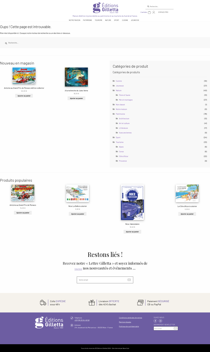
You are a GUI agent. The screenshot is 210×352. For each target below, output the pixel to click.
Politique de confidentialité (129, 326)
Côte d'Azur (123, 156)
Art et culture (124, 123)
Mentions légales (125, 322)
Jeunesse (135, 20)
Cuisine (125, 20)
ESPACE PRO (163, 12)
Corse (121, 151)
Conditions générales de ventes (130, 318)
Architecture (124, 118)
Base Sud (126, 348)
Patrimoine (120, 114)
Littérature (123, 128)
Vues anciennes (125, 132)
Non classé (120, 104)
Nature (118, 90)
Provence (123, 161)
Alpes (121, 147)
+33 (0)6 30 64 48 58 (81, 320)
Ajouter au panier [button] (24, 96)
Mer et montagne (126, 100)
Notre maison (121, 109)
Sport (116, 20)
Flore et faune (124, 95)
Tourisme (119, 142)
